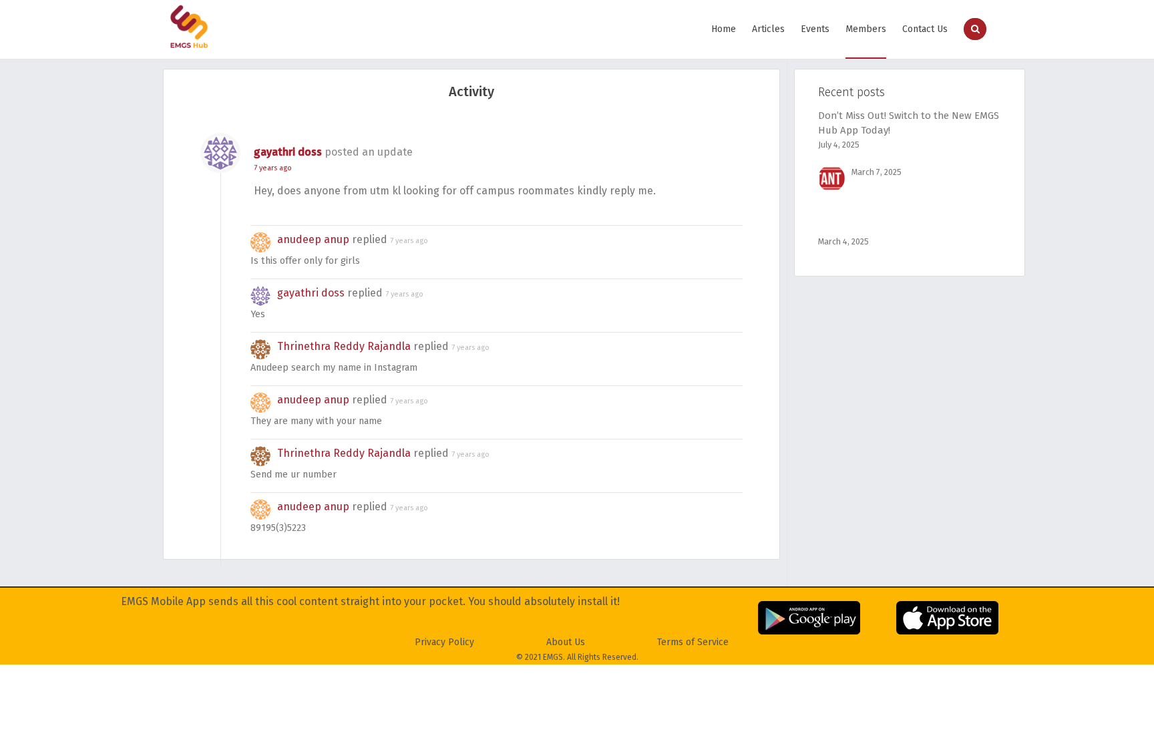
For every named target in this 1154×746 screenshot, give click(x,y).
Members (865, 29)
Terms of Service (693, 642)
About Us (565, 642)
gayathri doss (288, 152)
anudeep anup (313, 239)
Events (815, 29)
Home (723, 29)
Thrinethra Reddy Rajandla (344, 346)
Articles (768, 29)
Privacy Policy (444, 642)
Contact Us (925, 29)
